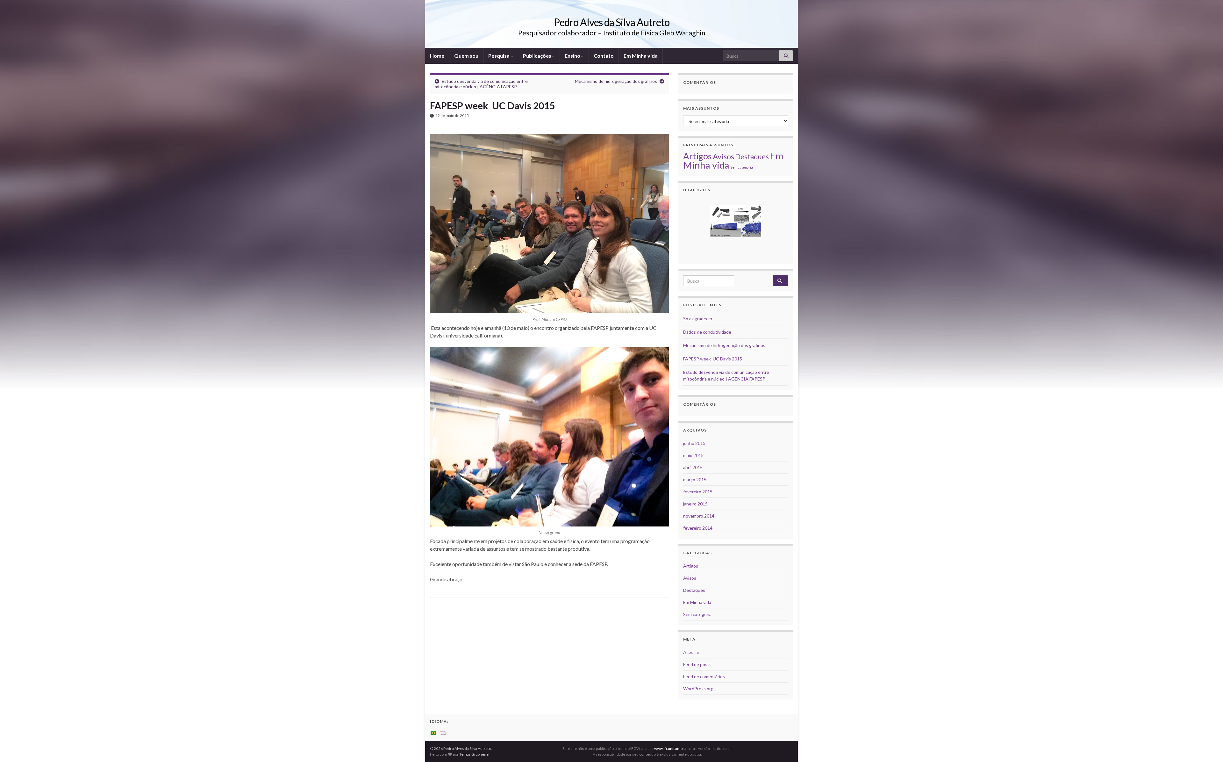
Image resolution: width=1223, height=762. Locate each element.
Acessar (691, 652)
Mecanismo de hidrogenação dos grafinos (616, 81)
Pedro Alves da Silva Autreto (611, 22)
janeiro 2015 (695, 503)
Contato (604, 56)
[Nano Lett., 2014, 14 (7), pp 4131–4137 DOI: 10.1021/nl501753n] (735, 221)
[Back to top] (1209, 748)
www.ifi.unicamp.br (670, 748)
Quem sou (466, 56)
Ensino (573, 56)
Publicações (537, 56)
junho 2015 (694, 443)
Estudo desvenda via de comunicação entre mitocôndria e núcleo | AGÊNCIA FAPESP (481, 83)
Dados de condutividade (707, 332)
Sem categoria (741, 167)
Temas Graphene (474, 754)
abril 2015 (693, 467)
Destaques (752, 156)
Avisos (723, 156)
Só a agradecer (697, 318)
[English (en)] (443, 732)
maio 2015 (693, 455)
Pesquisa (499, 56)
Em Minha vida (641, 56)
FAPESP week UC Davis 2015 (712, 358)
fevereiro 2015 (697, 491)
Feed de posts (697, 664)
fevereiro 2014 (697, 528)
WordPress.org (698, 688)
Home (437, 56)
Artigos (697, 156)
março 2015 (694, 479)
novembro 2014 (698, 516)
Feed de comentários (704, 676)
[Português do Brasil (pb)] (433, 732)
